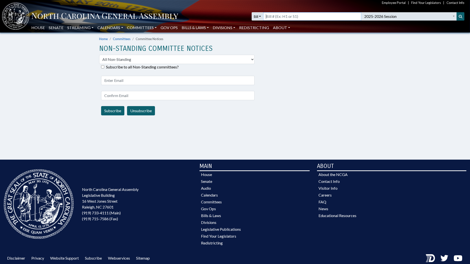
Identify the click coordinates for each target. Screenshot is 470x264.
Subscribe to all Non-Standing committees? (142, 67)
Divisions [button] (222, 27)
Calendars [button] (108, 27)
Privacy (37, 258)
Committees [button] (140, 27)
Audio (206, 188)
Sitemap (143, 258)
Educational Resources (337, 215)
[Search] (460, 16)
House (38, 27)
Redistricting (254, 27)
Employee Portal (394, 3)
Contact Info (455, 3)
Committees (121, 39)
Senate (56, 27)
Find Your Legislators (426, 3)
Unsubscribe (141, 110)
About (280, 27)
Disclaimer (16, 258)
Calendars (209, 195)
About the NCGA (333, 174)
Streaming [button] (79, 27)
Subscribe (112, 110)
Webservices (119, 258)
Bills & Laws (211, 215)
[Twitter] (444, 258)
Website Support (64, 258)
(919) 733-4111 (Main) (101, 212)
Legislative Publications (221, 229)
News (323, 208)
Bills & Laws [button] (194, 27)
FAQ (322, 201)
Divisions (208, 222)
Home (103, 39)
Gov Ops (169, 27)
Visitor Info (328, 188)
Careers (325, 195)
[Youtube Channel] (458, 258)
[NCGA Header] (104, 16)
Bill (256, 16)
